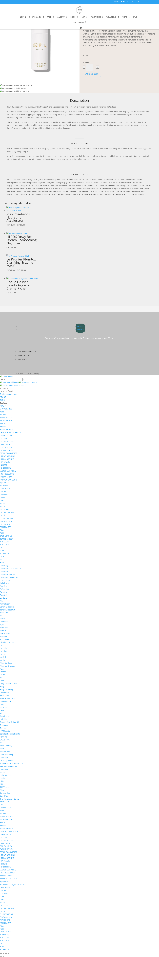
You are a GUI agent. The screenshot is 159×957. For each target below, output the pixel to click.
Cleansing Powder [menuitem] (7, 574)
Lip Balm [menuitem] (3, 648)
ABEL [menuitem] (2, 412)
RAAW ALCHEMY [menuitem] (6, 521)
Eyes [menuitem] (2, 624)
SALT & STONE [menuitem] (6, 536)
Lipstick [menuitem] (3, 657)
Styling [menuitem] (3, 728)
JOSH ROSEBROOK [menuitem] (7, 474)
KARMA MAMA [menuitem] (6, 477)
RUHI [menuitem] (2, 533)
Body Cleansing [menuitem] (6, 689)
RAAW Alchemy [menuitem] (6, 917)
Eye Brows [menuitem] (4, 627)
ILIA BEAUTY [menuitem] (5, 462)
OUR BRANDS (78, 22)
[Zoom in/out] (1, 953)
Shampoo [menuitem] (4, 725)
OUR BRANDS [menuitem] (5, 808)
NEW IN (23, 17)
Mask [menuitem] (2, 601)
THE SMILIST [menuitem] (5, 545)
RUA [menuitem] (1, 530)
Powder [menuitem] (3, 669)
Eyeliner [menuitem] (3, 630)
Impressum (22, 359)
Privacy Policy (23, 355)
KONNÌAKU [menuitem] (4, 485)
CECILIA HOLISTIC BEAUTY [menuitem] (10, 432)
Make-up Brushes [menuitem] (7, 666)
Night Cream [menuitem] (5, 604)
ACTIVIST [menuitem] (3, 415)
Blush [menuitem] (2, 618)
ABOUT (116, 2)
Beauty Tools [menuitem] (5, 751)
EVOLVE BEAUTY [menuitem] (6, 450)
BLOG (123, 2)
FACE (49, 17)
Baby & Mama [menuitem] (6, 775)
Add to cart (91, 73)
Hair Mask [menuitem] (4, 719)
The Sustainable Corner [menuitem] (10, 799)
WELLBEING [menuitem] (5, 740)
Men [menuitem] (2, 790)
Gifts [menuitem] (2, 781)
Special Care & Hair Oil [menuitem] (9, 722)
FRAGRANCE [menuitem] (5, 731)
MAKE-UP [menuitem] (4, 612)
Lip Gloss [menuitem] (3, 651)
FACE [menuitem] (2, 556)
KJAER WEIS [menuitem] (4, 482)
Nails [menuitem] (2, 704)
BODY (72, 17)
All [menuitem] (1, 559)
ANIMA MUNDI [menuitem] (6, 421)
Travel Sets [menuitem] (4, 802)
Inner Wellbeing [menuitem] (6, 754)
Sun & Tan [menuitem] (4, 796)
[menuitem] (3, 403)
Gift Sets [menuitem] (3, 784)
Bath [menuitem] (2, 681)
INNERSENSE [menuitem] (5, 468)
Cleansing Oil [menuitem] (5, 571)
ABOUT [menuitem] (3, 397)
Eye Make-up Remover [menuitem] (9, 577)
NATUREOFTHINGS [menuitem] (7, 512)
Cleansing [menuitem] (4, 565)
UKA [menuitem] (1, 548)
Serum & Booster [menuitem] (7, 607)
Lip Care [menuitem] (3, 598)
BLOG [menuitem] (2, 400)
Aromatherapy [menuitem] (6, 745)
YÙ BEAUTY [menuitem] (4, 553)
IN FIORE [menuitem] (3, 465)
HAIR (83, 17)
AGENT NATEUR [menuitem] (6, 418)
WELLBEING (111, 17)
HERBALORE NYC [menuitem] (7, 459)
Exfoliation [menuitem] (4, 589)
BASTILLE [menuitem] (3, 423)
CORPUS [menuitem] (3, 438)
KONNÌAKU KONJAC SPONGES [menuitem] (12, 884)
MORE (124, 17)
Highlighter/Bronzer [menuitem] (8, 642)
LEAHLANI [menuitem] (4, 494)
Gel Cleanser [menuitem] (5, 583)
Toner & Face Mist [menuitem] (7, 610)
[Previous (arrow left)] (1, 956)
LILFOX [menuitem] (2, 500)
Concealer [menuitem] (4, 621)
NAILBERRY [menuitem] (4, 509)
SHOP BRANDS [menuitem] (6, 409)
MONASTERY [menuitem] (5, 503)
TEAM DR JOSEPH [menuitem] (7, 539)
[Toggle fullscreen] (3, 953)
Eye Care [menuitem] (3, 592)
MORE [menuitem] (2, 772)
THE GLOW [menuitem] (4, 542)
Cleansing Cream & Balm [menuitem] (10, 568)
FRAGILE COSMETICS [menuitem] (8, 453)
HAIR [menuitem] (2, 710)
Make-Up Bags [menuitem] (6, 663)
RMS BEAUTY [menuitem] (5, 527)
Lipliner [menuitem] (3, 654)
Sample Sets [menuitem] (5, 793)
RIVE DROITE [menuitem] (5, 524)
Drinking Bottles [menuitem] (6, 760)
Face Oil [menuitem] (3, 595)
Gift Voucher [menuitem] (5, 787)
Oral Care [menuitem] (4, 769)
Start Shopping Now (8, 394)
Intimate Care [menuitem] (5, 701)
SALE (135, 17)
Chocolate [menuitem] (4, 757)
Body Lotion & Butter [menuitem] (8, 683)
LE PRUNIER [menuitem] (5, 488)
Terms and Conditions (27, 351)
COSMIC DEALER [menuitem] (7, 441)
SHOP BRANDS (35, 17)
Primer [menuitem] (3, 672)
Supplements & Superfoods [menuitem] (11, 763)
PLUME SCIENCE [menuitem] (6, 518)
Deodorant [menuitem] (4, 692)
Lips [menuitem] (1, 645)
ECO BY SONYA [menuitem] (6, 447)
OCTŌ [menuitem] (2, 515)
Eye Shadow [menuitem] (5, 633)
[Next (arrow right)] (3, 956)
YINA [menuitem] (2, 551)
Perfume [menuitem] (3, 707)
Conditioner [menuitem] (5, 716)
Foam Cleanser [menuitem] (6, 580)
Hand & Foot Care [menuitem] (7, 698)
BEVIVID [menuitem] (3, 426)
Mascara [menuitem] (3, 636)
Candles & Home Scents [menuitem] (10, 734)
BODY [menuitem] (2, 675)
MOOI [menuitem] (2, 506)
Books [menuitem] (2, 778)
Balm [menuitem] (2, 562)
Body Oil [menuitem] (3, 686)
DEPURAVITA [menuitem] (5, 444)
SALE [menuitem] (2, 805)
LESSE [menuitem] (2, 497)
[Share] (6, 953)
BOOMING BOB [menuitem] (6, 429)
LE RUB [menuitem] (3, 491)
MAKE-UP (61, 17)
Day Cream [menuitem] (4, 586)
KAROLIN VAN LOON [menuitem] (8, 480)
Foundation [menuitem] (4, 639)
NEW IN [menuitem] (3, 406)
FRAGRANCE (96, 17)
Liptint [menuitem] (2, 660)
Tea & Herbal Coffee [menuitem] (8, 766)
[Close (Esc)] (8, 953)
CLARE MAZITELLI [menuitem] (7, 435)
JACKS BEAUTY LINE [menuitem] (8, 471)
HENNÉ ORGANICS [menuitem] (7, 456)
